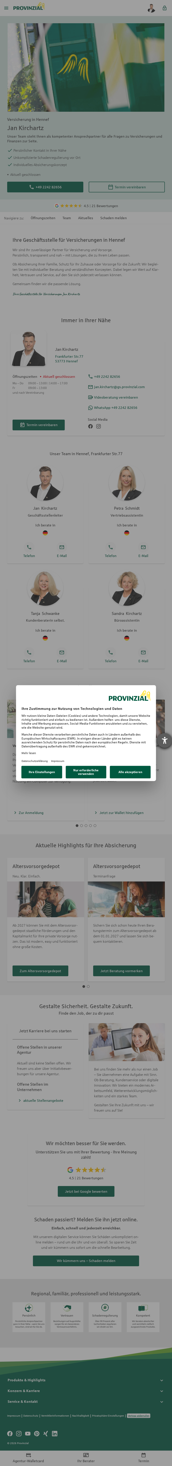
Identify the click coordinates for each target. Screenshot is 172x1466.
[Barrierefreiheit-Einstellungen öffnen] (164, 740)
